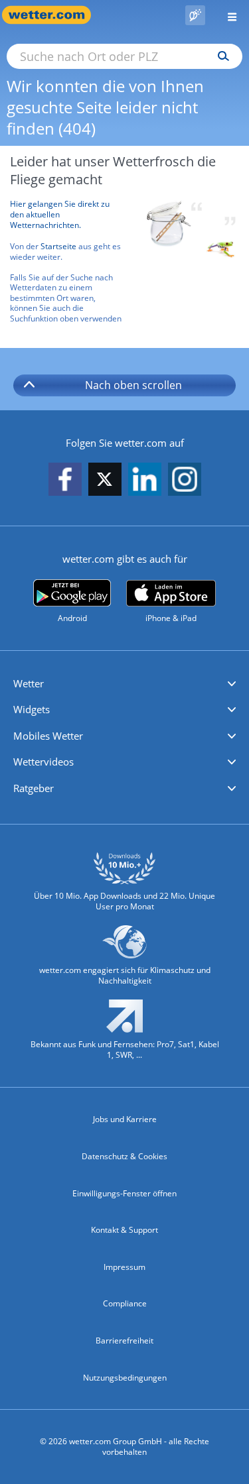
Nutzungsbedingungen (125, 1377)
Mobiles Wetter (48, 735)
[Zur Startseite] (53, 15)
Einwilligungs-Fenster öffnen (124, 1193)
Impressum (124, 1267)
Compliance (125, 1303)
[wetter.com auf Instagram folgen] (184, 480)
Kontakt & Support (124, 1229)
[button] (124, 684)
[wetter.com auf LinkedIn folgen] (144, 480)
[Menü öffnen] (227, 15)
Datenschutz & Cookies (124, 1156)
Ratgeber (33, 788)
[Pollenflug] (195, 15)
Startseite (58, 246)
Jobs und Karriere (125, 1119)
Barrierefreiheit (124, 1340)
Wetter (28, 683)
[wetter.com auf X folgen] (105, 482)
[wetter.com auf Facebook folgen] (65, 480)
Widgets (31, 709)
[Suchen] (220, 56)
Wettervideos (43, 761)
